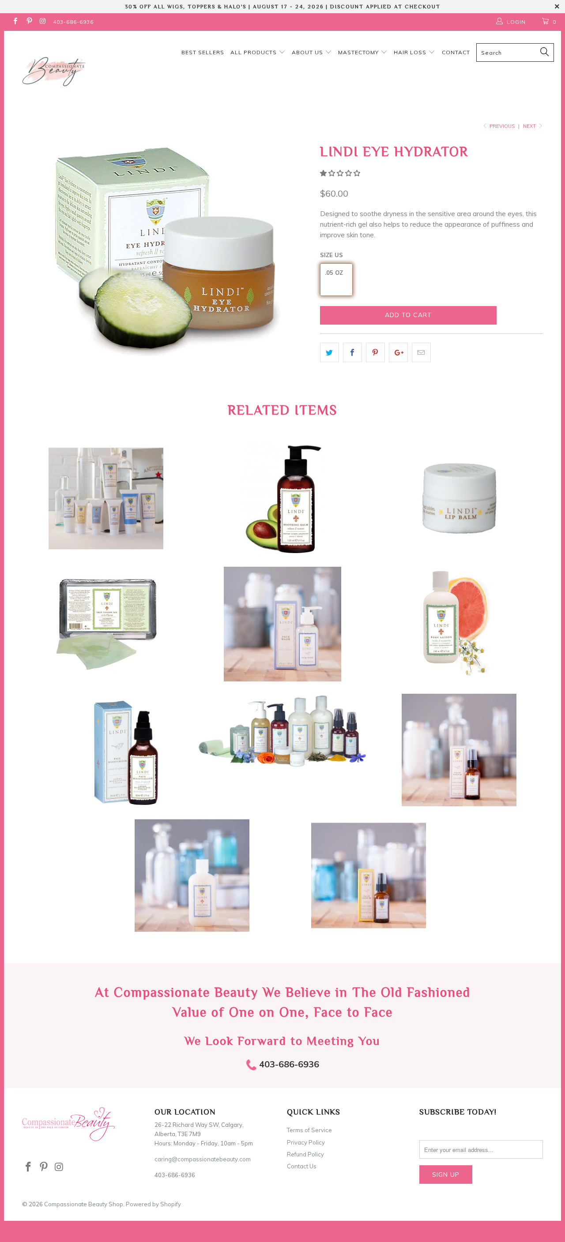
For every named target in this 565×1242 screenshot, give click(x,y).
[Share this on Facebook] (352, 352)
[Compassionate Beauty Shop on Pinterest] (28, 22)
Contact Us (301, 1166)
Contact (456, 52)
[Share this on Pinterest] (375, 352)
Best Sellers (202, 52)
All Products (254, 52)
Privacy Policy (306, 1142)
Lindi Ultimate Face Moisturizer (106, 749)
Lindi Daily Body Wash (192, 875)
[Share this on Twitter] (329, 352)
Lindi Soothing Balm (282, 498)
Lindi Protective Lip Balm (459, 498)
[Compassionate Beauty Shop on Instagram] (42, 22)
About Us (308, 52)
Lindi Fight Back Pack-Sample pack (106, 498)
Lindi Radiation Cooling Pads (106, 624)
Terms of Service (309, 1130)
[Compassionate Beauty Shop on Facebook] (15, 22)
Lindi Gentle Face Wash (282, 624)
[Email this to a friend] (421, 352)
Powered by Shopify (153, 1204)
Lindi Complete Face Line (282, 731)
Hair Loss (411, 52)
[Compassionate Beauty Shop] (49, 69)
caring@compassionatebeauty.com (202, 1159)
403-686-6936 (73, 22)
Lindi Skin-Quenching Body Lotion (459, 624)
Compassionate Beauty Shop (83, 1204)
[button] (340, 173)
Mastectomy (359, 52)
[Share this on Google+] (398, 352)
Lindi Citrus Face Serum (368, 875)
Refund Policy (305, 1154)
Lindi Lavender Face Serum (459, 749)
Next (530, 126)
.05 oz (334, 272)
